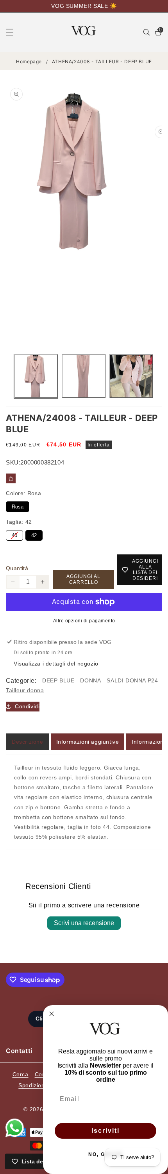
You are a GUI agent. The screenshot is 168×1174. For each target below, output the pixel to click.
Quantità (17, 568)
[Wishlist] (11, 478)
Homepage (29, 61)
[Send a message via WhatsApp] (14, 1128)
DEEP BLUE (58, 680)
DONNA (90, 680)
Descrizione (27, 742)
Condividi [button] (27, 706)
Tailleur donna (25, 690)
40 (14, 534)
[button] (14, 32)
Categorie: (21, 680)
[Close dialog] (51, 1014)
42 (34, 534)
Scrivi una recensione (84, 923)
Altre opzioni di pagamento (84, 621)
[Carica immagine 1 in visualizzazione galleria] (36, 376)
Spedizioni (32, 1085)
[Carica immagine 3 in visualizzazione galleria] (131, 376)
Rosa (17, 505)
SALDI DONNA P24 (132, 680)
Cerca (21, 1074)
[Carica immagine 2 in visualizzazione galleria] (83, 376)
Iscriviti (105, 1130)
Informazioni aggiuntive (87, 742)
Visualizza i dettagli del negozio (56, 663)
